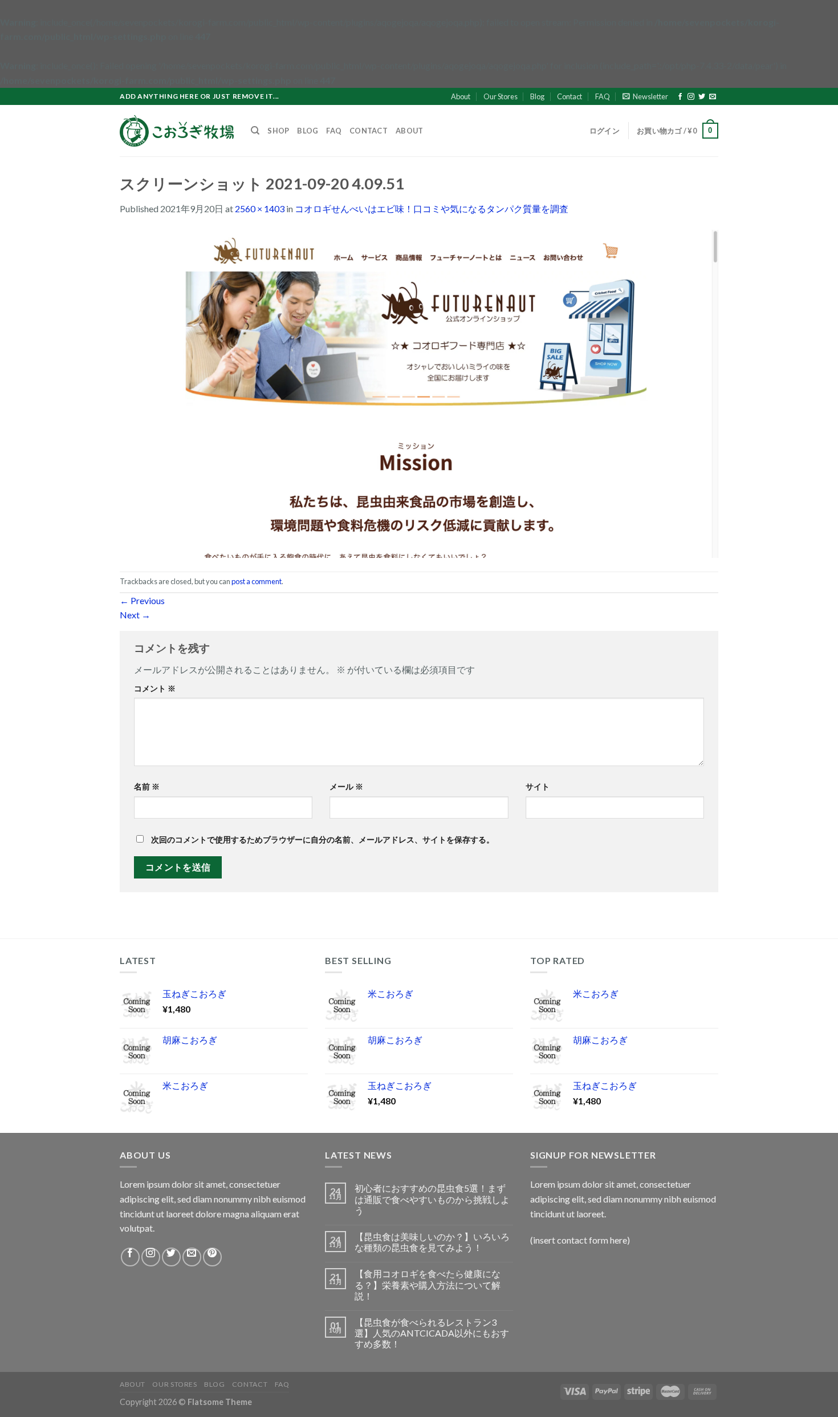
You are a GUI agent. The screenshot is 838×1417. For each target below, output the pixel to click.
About (460, 96)
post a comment (256, 581)
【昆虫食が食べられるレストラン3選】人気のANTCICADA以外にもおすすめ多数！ (432, 1333)
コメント (155, 688)
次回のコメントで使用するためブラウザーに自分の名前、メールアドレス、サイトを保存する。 (322, 839)
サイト (538, 786)
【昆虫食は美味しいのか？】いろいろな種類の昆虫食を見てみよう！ (432, 1242)
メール (346, 786)
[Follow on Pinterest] (212, 1257)
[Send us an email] (712, 97)
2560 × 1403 (259, 208)
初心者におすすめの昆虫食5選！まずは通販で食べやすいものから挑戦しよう (432, 1199)
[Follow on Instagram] (691, 97)
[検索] (255, 130)
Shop (278, 130)
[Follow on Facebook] (680, 97)
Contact (569, 96)
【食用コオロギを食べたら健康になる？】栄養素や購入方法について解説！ (428, 1284)
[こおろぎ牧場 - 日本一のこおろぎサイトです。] (177, 131)
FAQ (602, 96)
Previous (142, 600)
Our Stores (500, 96)
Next (135, 614)
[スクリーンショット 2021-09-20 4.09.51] (419, 392)
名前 (147, 786)
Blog (537, 96)
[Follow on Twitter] (701, 97)
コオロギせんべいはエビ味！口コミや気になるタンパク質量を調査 (431, 208)
